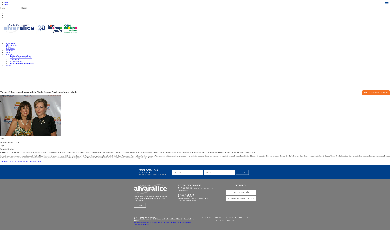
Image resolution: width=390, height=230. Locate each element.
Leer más (140, 205)
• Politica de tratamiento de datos (144, 222)
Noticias (232, 218)
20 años (8, 65)
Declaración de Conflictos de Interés (22, 63)
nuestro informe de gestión (241, 198)
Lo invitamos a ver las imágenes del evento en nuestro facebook (20, 161)
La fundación (206, 218)
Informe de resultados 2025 (376, 93)
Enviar (24, 8)
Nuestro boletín (241, 192)
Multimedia (220, 220)
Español (6, 4)
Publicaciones (244, 218)
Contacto (231, 220)
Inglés (6, 2)
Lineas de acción (220, 218)
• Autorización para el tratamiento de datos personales (172, 222)
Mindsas (136, 220)
